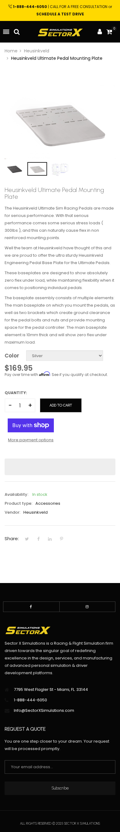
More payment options (31, 440)
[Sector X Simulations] (60, 32)
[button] (60, 467)
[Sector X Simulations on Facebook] (31, 607)
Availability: (16, 494)
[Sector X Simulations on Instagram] (87, 607)
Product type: (18, 503)
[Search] (17, 32)
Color (12, 355)
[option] (14, 169)
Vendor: (12, 512)
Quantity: (16, 392)
